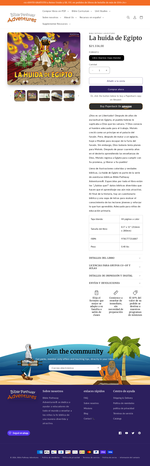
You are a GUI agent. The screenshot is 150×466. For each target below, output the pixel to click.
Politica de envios (109, 457)
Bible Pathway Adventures (28, 457)
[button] (55, 11)
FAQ (86, 398)
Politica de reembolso (123, 403)
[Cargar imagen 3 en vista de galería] (44, 95)
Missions (88, 408)
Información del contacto (130, 457)
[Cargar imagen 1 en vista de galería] (20, 95)
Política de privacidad (71, 457)
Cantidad (93, 64)
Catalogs (117, 418)
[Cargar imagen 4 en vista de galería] (56, 95)
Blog (86, 413)
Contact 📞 (89, 418)
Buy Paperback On (110, 106)
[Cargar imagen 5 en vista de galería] (69, 95)
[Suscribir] (98, 368)
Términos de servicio (123, 413)
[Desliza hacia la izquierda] (10, 95)
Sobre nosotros (91, 403)
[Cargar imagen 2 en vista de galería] (32, 95)
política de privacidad (123, 408)
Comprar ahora (116, 89)
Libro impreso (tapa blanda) (106, 58)
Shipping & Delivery (123, 398)
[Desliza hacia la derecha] (78, 95)
